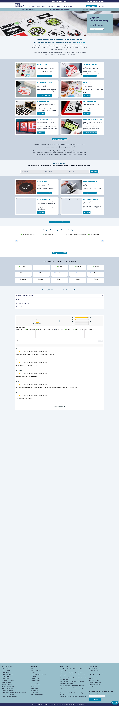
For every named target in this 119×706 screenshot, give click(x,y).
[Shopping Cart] (103, 6)
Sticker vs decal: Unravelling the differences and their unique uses (73, 678)
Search (100, 341)
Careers (33, 686)
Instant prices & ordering (97, 29)
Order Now (59, 6)
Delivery (33, 672)
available (31, 9)
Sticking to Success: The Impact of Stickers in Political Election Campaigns (72, 686)
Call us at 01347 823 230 (98, 1)
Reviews (33, 676)
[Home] (19, 5)
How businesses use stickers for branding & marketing (71, 669)
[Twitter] (93, 674)
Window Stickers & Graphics (93, 119)
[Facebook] (90, 674)
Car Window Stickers (44, 82)
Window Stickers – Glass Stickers (10, 696)
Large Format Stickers (45, 119)
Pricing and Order (91, 6)
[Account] (100, 6)
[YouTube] (96, 674)
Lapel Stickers (5, 678)
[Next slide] (103, 241)
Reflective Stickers (89, 102)
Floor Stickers (42, 181)
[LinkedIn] (99, 674)
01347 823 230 (80, 42)
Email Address (93, 694)
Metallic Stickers (43, 102)
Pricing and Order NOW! (59, 253)
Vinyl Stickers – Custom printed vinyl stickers (14, 692)
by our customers (60, 9)
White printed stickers (90, 181)
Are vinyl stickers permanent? (68, 691)
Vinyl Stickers (42, 64)
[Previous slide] (16, 241)
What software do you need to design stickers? (72, 689)
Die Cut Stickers (6, 670)
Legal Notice (34, 690)
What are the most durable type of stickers (71, 672)
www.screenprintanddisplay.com (63, 704)
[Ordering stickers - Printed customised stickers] (35, 351)
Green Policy (34, 688)
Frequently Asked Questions (38, 674)
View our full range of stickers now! (59, 221)
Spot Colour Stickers (7, 688)
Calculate (94, 171)
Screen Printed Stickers (8, 686)
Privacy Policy (34, 692)
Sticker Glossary (35, 680)
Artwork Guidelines (36, 670)
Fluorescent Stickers (44, 199)
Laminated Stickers (7, 676)
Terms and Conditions (37, 694)
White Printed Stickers (8, 694)
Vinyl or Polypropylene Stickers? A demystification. (73, 696)
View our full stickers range (59, 139)
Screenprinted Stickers (91, 199)
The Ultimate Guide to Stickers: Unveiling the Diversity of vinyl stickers (72, 682)
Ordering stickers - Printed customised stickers (57, 351)
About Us (33, 668)
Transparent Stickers (90, 64)
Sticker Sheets (88, 82)
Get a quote (87, 95)
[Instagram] (102, 674)
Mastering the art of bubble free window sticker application (72, 674)
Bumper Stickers (6, 668)
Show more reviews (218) (59, 406)
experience (90, 9)
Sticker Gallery (35, 678)
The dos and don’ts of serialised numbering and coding (72, 693)
